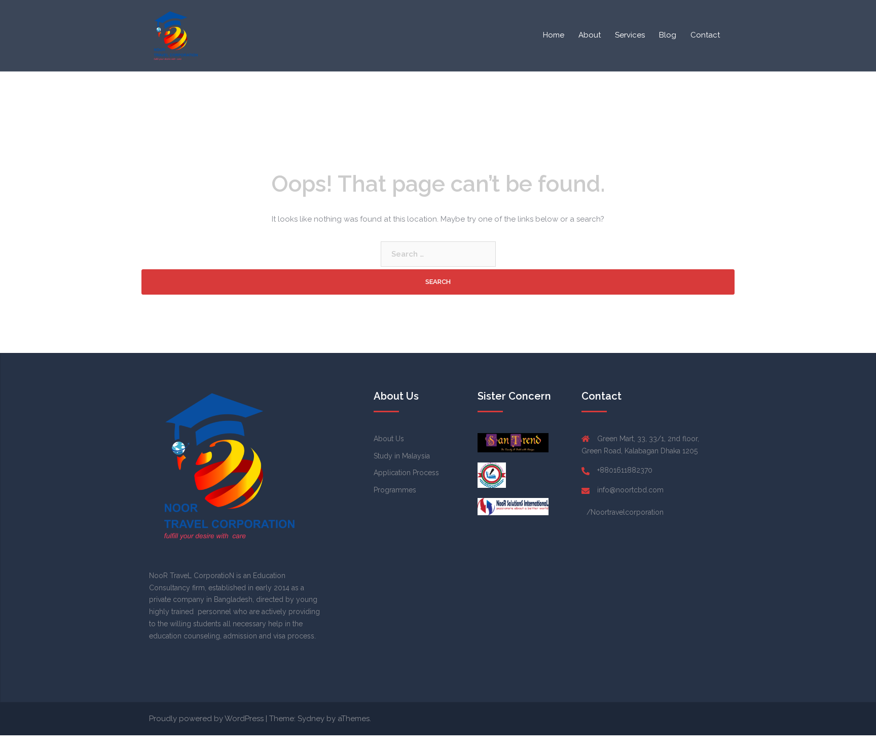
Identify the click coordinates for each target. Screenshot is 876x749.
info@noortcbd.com (630, 490)
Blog (667, 35)
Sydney (311, 718)
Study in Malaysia (402, 456)
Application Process (406, 473)
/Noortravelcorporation (625, 512)
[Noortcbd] (174, 35)
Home (553, 35)
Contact (705, 35)
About (589, 35)
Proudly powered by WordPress (206, 718)
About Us (389, 439)
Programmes (395, 490)
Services (630, 35)
